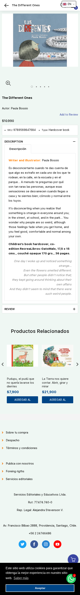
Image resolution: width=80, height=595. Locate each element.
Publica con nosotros (20, 463)
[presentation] (2, 364)
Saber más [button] (21, 578)
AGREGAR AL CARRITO (22, 400)
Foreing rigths (15, 471)
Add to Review (69, 114)
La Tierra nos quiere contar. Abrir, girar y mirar (55, 382)
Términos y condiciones (21, 448)
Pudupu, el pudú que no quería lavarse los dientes (20, 382)
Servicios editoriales (19, 479)
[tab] (40, 141)
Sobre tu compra (17, 432)
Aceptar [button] (40, 588)
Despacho (12, 440)
